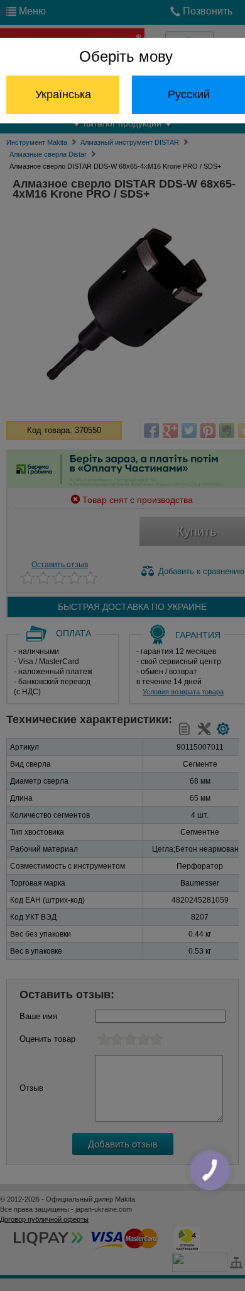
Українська (63, 94)
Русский (189, 94)
